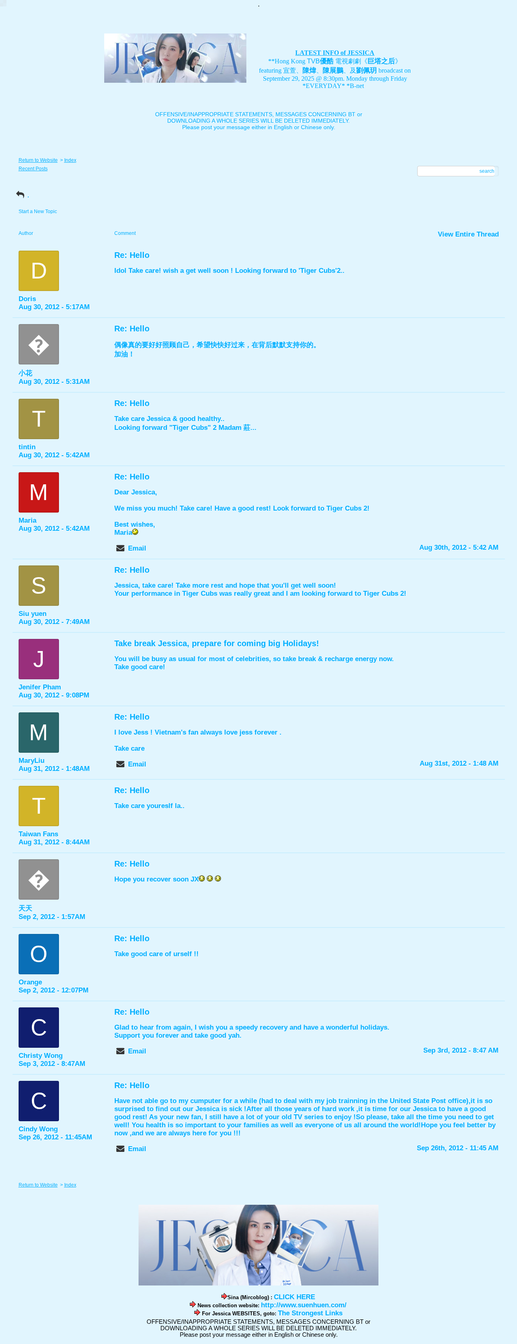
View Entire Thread (468, 234)
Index (70, 160)
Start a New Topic (38, 211)
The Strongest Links (310, 1313)
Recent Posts (33, 169)
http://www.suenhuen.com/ (304, 1305)
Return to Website (38, 160)
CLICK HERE (294, 1297)
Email (137, 548)
